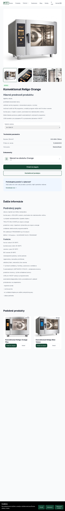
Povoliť (41, 507)
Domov (11, 3)
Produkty (17, 3)
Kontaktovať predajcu (32, 173)
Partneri (25, 3)
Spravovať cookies (59, 507)
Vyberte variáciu (9, 124)
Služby (46, 3)
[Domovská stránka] (6, 3)
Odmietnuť (49, 507)
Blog (41, 3)
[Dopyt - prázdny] (61, 3)
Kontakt (58, 3)
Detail (23, 345)
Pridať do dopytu (32, 167)
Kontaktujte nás (10, 188)
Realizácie (34, 3)
